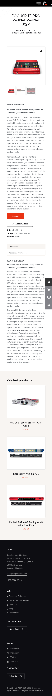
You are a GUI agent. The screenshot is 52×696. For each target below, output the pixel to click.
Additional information (17, 253)
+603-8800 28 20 (14, 580)
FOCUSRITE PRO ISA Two (26, 474)
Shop (26, 30)
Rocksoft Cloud (37, 690)
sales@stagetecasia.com (17, 573)
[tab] (26, 246)
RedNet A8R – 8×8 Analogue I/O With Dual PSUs (26, 524)
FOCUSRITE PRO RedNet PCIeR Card (26, 424)
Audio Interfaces (23, 233)
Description (13, 246)
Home (18, 30)
